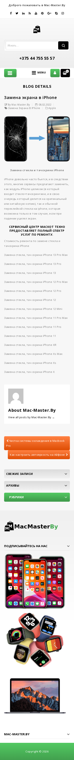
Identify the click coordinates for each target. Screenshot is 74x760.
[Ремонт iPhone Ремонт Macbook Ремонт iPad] (37, 29)
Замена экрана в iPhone (24, 108)
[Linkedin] (23, 13)
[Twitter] (17, 13)
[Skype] (56, 13)
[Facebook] (11, 13)
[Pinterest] (42, 13)
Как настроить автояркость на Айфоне (37, 454)
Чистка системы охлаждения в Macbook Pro (35, 443)
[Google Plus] (49, 13)
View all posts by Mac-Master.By (31, 417)
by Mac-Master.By (19, 104)
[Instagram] (62, 13)
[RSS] (30, 13)
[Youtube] (36, 13)
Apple (52, 108)
